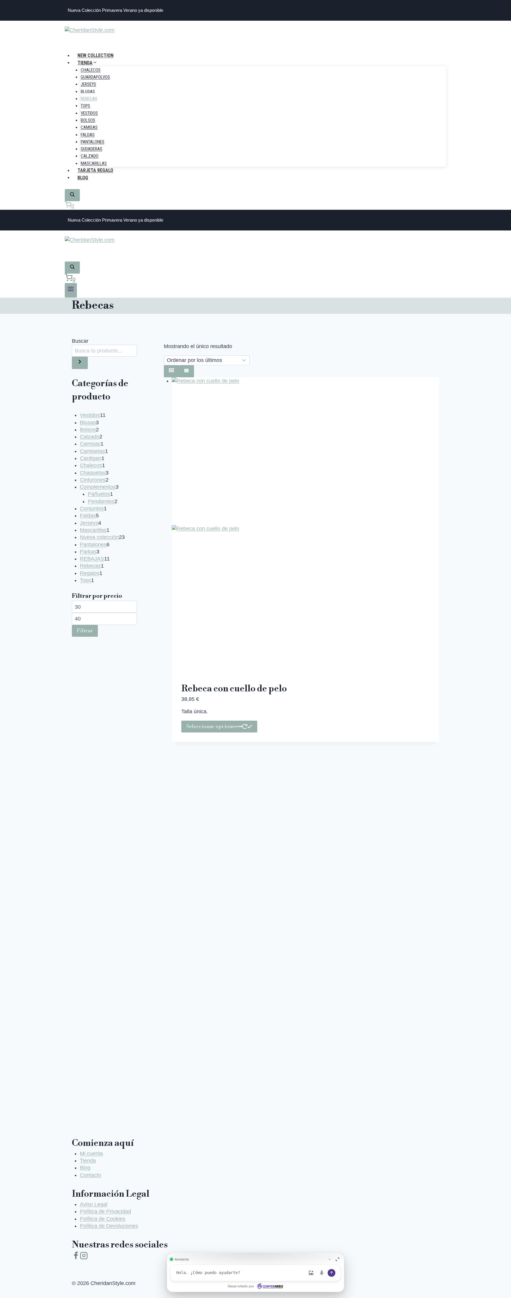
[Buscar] (80, 363)
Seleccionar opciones (211, 726)
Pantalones (92, 141)
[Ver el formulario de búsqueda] (72, 195)
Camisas (89, 127)
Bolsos (88, 120)
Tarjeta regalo (95, 170)
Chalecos (91, 70)
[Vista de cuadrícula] (171, 371)
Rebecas (89, 98)
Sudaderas (91, 149)
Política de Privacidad (105, 1211)
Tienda (88, 1161)
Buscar (80, 341)
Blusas (88, 91)
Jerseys (88, 84)
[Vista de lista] (186, 371)
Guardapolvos (95, 77)
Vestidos (89, 113)
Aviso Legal (93, 1204)
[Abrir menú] (71, 290)
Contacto (90, 1175)
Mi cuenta (91, 1153)
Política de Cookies (102, 1219)
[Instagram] (84, 1256)
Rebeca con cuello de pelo (234, 688)
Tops (85, 105)
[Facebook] (76, 1256)
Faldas (88, 134)
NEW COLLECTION (95, 55)
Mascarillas (94, 163)
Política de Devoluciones (109, 1226)
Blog (82, 177)
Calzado (89, 156)
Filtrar (85, 630)
